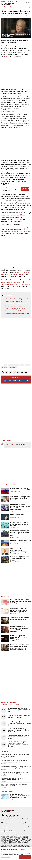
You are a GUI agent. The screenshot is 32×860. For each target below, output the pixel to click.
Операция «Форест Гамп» (22, 7)
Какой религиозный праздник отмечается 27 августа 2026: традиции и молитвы (19, 629)
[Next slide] (30, 7)
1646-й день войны (7, 7)
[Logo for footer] (7, 811)
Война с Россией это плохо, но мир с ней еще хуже (20, 541)
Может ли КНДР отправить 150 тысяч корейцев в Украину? (20, 558)
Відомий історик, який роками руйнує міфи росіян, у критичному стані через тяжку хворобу (18, 744)
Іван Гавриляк (27, 16)
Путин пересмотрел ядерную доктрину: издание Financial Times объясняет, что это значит (20, 507)
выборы (22, 365)
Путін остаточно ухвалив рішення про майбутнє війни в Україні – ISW (18, 730)
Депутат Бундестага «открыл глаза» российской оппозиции (19, 550)
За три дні (11, 704)
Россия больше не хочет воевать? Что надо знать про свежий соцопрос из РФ (19, 533)
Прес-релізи (7, 791)
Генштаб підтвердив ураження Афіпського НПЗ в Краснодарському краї (15, 761)
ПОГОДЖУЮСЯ (25, 857)
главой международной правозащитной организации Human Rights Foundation (15, 282)
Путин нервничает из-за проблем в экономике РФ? (20, 489)
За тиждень (4, 704)
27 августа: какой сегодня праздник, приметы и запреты (19, 619)
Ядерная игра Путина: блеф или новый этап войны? (20, 497)
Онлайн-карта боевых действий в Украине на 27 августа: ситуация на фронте (19, 611)
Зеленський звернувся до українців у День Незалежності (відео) (15, 784)
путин (5, 365)
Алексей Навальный (13, 365)
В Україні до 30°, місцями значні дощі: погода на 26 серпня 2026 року (15, 755)
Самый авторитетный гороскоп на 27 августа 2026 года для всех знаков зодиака (20, 638)
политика (28, 365)
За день (18, 704)
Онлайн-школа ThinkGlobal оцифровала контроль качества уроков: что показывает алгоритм (20, 647)
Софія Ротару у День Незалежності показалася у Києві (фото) (19, 723)
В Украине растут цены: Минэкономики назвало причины (19, 524)
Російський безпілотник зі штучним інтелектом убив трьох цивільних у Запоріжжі (16, 767)
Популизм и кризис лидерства (17, 515)
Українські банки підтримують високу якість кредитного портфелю (20, 795)
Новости (5, 597)
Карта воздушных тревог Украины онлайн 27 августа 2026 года (20, 601)
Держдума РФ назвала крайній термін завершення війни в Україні (18, 737)
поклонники (4, 367)
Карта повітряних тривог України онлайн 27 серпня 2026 (19, 716)
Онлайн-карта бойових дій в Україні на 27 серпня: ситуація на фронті (19, 710)
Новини (4, 752)
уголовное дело (12, 367)
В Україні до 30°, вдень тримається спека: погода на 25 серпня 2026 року (14, 773)
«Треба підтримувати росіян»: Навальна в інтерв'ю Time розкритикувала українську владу (17, 311)
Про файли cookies (5, 856)
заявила (7, 56)
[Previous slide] (28, 7)
